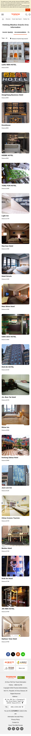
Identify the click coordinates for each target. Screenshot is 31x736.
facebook (8, 654)
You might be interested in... (29, 14)
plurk (17, 728)
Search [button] (26, 14)
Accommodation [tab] (20, 32)
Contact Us (15, 722)
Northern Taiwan (27, 19)
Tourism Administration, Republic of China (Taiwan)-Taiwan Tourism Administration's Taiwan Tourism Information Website (15, 14)
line (23, 654)
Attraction (8, 19)
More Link (22, 668)
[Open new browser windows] (15, 52)
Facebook (9, 728)
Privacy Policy (15, 719)
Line (21, 728)
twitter (13, 654)
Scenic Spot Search (17, 19)
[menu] (2, 14)
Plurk (18, 654)
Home (3, 19)
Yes (28, 9)
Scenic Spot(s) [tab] (7, 32)
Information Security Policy (15, 716)
